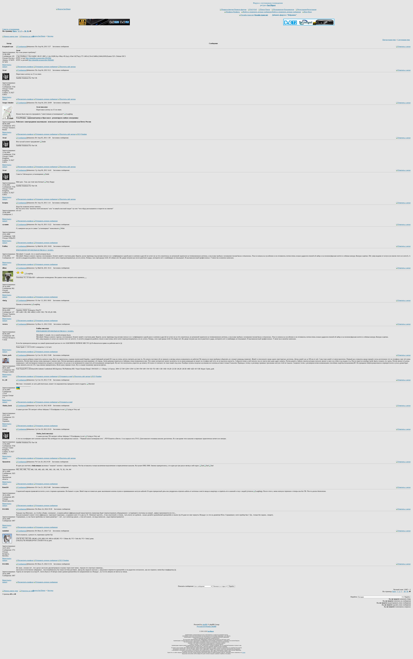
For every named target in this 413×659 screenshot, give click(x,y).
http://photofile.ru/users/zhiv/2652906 (38, 58)
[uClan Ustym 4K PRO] (104, 25)
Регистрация (311, 9)
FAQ (255, 9)
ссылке (243, 652)
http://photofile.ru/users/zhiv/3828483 (41, 60)
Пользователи (289, 9)
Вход (310, 12)
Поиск (267, 9)
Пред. (15, 31)
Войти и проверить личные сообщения (286, 12)
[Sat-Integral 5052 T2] (308, 25)
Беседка (50, 36)
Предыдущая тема (389, 40)
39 (28, 31)
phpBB (204, 624)
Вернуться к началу (6, 66)
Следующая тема (403, 40)
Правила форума (240, 9)
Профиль (236, 12)
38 (25, 31)
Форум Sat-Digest (39, 36)
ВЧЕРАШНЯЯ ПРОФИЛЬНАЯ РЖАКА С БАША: (35, 250)
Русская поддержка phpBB (206, 626)
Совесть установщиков (10, 29)
